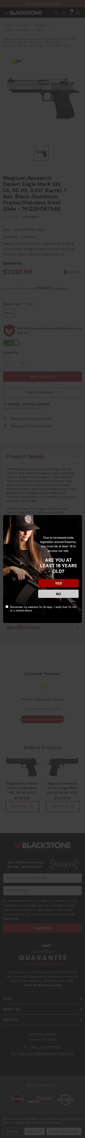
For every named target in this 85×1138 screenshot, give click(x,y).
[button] (4, 1107)
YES (58, 583)
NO (58, 594)
